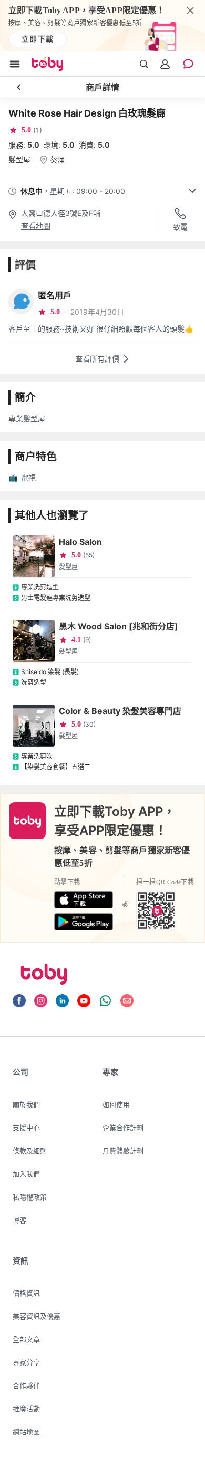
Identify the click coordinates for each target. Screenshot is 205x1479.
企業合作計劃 (123, 1127)
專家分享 (26, 1362)
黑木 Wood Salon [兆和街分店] (118, 626)
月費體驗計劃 (123, 1150)
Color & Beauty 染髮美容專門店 (120, 711)
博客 (19, 1220)
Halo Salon (80, 541)
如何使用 (116, 1104)
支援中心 (26, 1127)
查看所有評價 (97, 358)
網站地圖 (26, 1432)
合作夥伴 (26, 1385)
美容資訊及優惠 (36, 1316)
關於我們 (26, 1104)
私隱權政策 (30, 1197)
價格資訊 (26, 1293)
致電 (180, 226)
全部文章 (26, 1339)
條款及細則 (30, 1150)
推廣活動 (26, 1408)
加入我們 (26, 1174)
